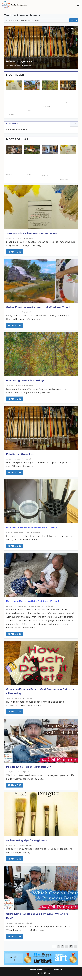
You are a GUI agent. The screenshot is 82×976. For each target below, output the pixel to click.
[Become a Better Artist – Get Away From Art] (41, 575)
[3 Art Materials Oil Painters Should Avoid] (41, 207)
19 (22, 698)
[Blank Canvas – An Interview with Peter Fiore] (50, 149)
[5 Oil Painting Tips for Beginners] (41, 814)
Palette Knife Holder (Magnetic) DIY (28, 766)
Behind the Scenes (37, 606)
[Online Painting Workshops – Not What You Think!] (32, 85)
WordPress (57, 969)
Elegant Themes (36, 969)
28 (23, 385)
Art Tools (17, 65)
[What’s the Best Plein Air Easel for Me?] (32, 149)
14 (22, 845)
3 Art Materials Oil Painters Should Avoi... (14, 102)
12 (45, 606)
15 (21, 312)
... (66, 946)
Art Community (20, 606)
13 (71, 946)
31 (21, 65)
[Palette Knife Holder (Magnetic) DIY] (41, 741)
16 (22, 923)
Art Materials (19, 532)
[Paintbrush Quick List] (41, 428)
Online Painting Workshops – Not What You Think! (38, 307)
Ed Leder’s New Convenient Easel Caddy (31, 527)
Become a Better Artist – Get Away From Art (34, 601)
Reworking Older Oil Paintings (49, 97)
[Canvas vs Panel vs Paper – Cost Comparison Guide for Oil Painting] (41, 663)
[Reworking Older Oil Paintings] (50, 85)
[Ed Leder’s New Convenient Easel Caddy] (41, 501)
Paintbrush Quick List (20, 61)
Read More (14, 252)
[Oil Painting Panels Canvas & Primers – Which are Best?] (41, 888)
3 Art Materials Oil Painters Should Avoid (31, 233)
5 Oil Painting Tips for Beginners (26, 840)
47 (23, 238)
